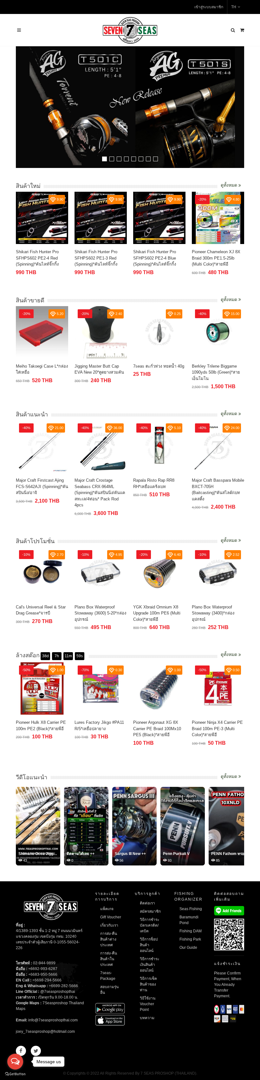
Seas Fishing (190, 909)
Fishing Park (190, 939)
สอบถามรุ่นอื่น (109, 990)
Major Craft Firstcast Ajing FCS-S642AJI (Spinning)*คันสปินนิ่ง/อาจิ (42, 486)
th (233, 7)
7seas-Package (107, 976)
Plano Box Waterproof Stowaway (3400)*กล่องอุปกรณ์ (213, 613)
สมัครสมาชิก (150, 911)
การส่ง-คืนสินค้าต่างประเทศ (108, 939)
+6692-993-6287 (42, 969)
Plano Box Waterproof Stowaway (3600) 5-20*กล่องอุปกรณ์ (100, 613)
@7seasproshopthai (57, 991)
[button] (104, 159)
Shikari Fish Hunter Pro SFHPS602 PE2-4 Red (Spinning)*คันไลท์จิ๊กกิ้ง (37, 258)
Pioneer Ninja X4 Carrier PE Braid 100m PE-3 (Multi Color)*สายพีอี (217, 728)
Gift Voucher (110, 917)
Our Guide (188, 947)
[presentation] (238, 107)
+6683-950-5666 (42, 974)
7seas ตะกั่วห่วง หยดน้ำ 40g (158, 366)
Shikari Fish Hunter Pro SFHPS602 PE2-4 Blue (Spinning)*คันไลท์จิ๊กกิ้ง (154, 258)
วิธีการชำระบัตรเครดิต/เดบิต (149, 925)
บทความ (147, 1018)
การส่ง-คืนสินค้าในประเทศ (108, 959)
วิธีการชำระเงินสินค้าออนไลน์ (149, 965)
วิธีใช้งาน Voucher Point (147, 1004)
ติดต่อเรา (147, 903)
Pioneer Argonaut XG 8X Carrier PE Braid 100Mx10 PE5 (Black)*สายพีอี (157, 728)
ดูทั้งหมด (229, 185)
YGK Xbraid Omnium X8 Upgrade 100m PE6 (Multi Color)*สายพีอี (156, 613)
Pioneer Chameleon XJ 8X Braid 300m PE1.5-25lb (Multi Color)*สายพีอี (216, 258)
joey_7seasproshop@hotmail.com (45, 1031)
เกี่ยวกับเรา (109, 925)
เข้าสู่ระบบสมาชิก (208, 7)
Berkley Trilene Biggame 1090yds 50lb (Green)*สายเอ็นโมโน (216, 372)
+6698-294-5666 (47, 980)
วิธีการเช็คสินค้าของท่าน (148, 984)
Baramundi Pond (188, 920)
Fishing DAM (190, 931)
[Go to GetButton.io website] (15, 1074)
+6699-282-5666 (63, 986)
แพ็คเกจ (107, 909)
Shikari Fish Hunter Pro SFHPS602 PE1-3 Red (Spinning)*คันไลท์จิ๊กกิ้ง (96, 258)
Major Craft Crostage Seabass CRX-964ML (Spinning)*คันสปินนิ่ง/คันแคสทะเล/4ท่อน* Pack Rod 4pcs (100, 492)
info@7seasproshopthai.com (53, 1020)
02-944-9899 (44, 963)
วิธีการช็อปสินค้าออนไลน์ (149, 945)
